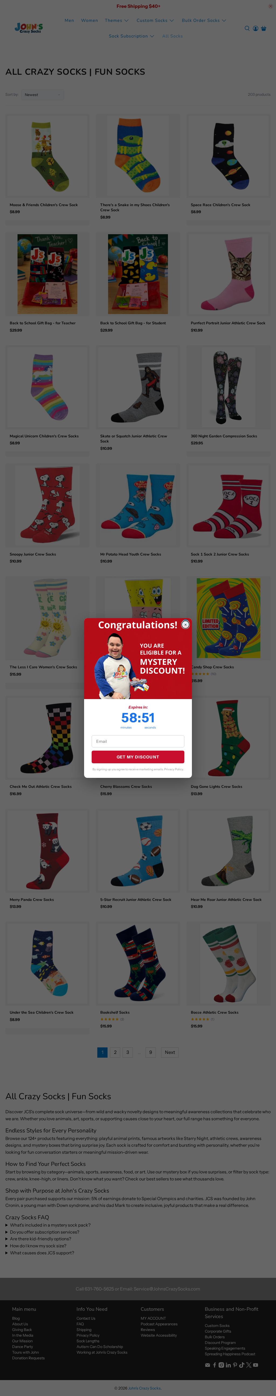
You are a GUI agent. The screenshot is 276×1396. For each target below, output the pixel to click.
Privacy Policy (173, 769)
